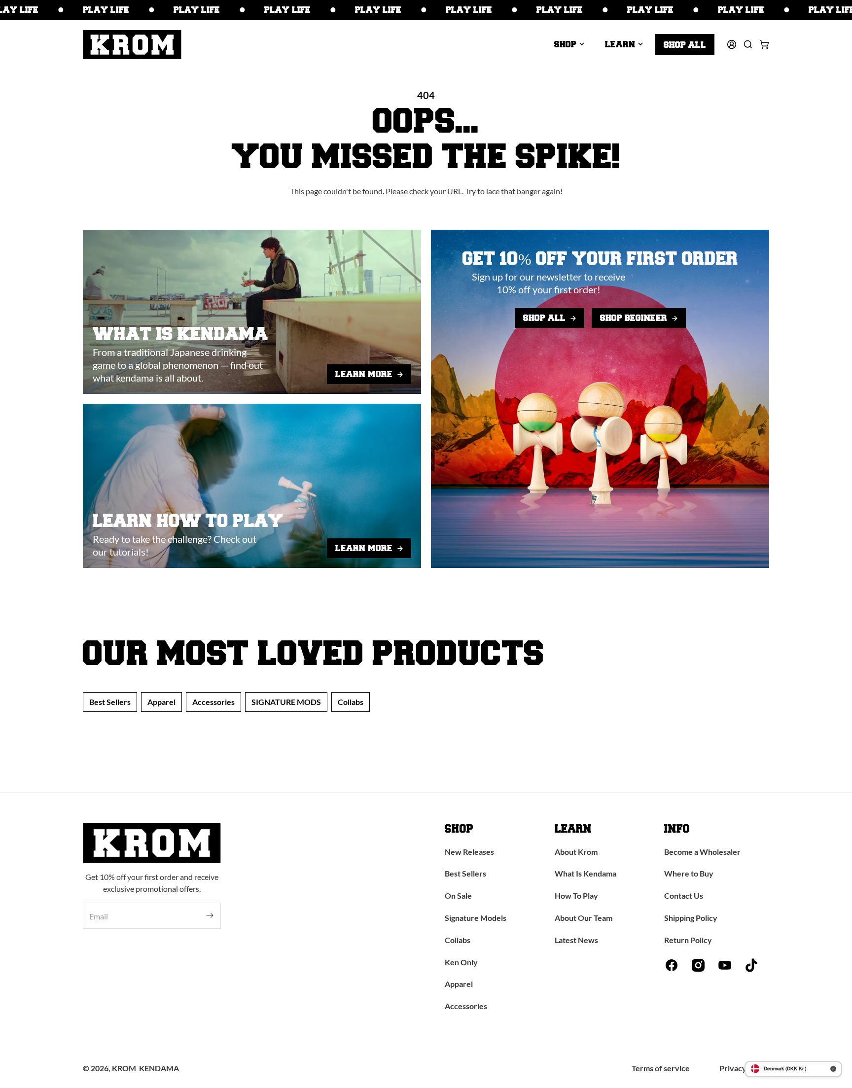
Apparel (161, 701)
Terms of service (661, 1068)
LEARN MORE (363, 374)
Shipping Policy (690, 917)
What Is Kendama (585, 873)
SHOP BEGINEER (633, 317)
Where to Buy (688, 873)
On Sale (458, 895)
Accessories (213, 701)
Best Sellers (110, 701)
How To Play (576, 895)
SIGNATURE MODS (286, 701)
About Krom (576, 851)
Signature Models (475, 917)
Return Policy (688, 940)
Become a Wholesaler (702, 851)
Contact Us (683, 895)
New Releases (469, 851)
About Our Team (583, 917)
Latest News (576, 940)
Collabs (350, 701)
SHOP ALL (544, 317)
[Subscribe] (210, 916)
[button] (569, 44)
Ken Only (461, 962)
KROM (124, 1068)
